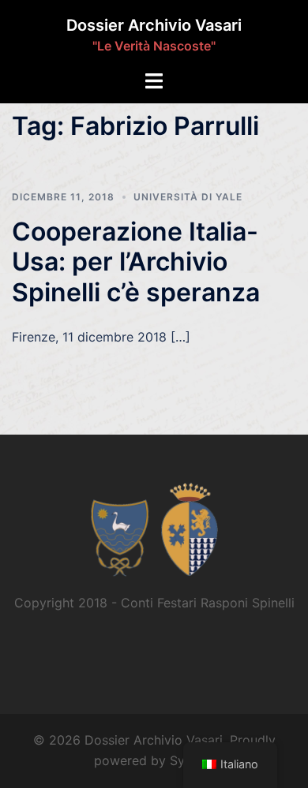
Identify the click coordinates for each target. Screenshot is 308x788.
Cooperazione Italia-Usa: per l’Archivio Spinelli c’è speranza (136, 262)
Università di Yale (187, 197)
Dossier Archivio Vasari (154, 25)
